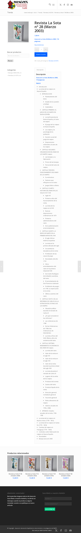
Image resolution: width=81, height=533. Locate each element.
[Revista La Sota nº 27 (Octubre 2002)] (79, 266)
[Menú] (53, 5)
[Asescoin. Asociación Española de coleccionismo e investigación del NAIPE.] (17, 5)
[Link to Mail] (71, 4)
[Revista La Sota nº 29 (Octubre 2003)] (1, 266)
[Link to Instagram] (68, 4)
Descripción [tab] (40, 70)
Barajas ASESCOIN (13, 73)
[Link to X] (60, 4)
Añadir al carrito (41, 54)
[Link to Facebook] (64, 4)
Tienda (10, 12)
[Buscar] (49, 5)
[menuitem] (49, 5)
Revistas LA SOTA (13, 75)
